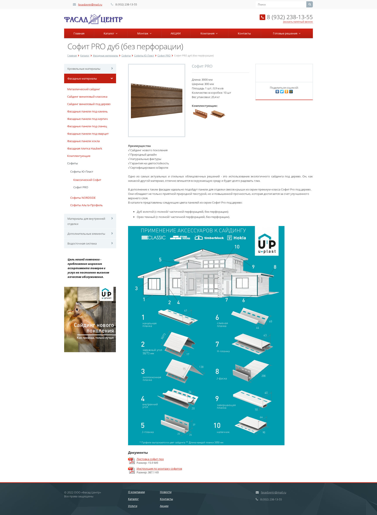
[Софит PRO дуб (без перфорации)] (156, 100)
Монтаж (143, 33)
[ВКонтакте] (277, 91)
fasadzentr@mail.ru (90, 4)
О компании (136, 492)
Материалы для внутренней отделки (86, 221)
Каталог (110, 33)
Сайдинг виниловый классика (87, 97)
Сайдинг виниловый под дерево (89, 104)
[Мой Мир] (291, 91)
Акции (164, 506)
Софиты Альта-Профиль (86, 205)
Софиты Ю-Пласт (144, 55)
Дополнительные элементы (86, 234)
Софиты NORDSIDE (83, 198)
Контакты (244, 33)
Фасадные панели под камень (87, 111)
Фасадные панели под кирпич (87, 119)
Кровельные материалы (83, 69)
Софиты (126, 55)
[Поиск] (309, 4)
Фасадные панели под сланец (87, 126)
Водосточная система (82, 243)
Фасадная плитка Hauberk (84, 148)
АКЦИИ (176, 33)
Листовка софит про (150, 459)
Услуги (132, 506)
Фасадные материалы (105, 55)
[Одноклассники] (286, 91)
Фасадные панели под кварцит (88, 134)
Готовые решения (286, 33)
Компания (208, 33)
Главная (79, 33)
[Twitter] (282, 91)
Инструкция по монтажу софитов (159, 469)
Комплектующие (78, 156)
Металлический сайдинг (83, 89)
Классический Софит (87, 180)
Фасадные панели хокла (83, 141)
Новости (165, 492)
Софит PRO (164, 55)
